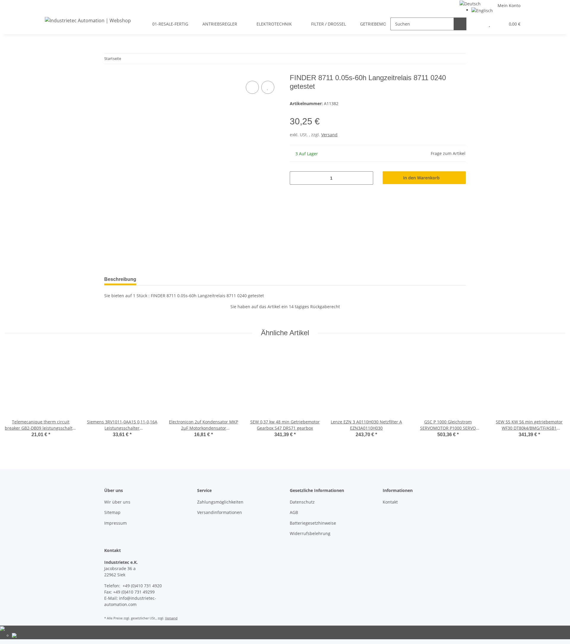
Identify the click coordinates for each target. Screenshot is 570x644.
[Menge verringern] (296, 178)
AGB (294, 512)
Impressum (115, 523)
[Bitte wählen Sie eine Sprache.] (470, 3)
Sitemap (112, 512)
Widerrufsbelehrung (310, 533)
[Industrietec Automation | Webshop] (88, 20)
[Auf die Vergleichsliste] (252, 87)
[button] (477, 24)
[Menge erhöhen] (366, 178)
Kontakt (390, 502)
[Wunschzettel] (489, 24)
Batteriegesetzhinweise (313, 523)
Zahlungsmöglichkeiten (220, 502)
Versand (329, 134)
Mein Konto (509, 5)
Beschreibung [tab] (120, 279)
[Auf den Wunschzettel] (267, 87)
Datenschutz (302, 502)
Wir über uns (117, 502)
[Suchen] (460, 24)
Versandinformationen (219, 512)
